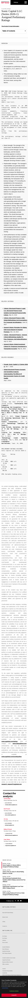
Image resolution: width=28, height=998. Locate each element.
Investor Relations (6, 947)
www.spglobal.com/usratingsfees (11, 756)
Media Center (5, 917)
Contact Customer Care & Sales (8, 957)
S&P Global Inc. (7, 930)
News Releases (5, 949)
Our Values (4, 936)
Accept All (14, 995)
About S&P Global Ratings (7, 912)
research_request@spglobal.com (11, 784)
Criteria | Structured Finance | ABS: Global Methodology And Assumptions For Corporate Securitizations (15, 320)
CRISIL (3, 921)
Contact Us (4, 926)
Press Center (5, 942)
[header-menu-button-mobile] (25, 2)
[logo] (5, 2)
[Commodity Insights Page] (16, 901)
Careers (4, 968)
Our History (4, 938)
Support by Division (6, 960)
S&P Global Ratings (9, 907)
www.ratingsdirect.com (20, 743)
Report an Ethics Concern (7, 962)
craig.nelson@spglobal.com (10, 845)
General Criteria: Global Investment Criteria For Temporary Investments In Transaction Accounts (15, 346)
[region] (14, 987)
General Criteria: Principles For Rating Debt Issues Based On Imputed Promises (15, 330)
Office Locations (5, 964)
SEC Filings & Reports (6, 953)
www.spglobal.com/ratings (9, 741)
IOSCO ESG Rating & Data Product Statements (11, 975)
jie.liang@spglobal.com (9, 825)
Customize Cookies (14, 991)
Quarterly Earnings (6, 951)
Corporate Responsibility (7, 970)
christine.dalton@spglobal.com (11, 804)
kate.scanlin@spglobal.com (10, 815)
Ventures (4, 940)
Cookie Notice (5, 987)
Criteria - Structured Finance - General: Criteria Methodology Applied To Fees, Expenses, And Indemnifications (15, 337)
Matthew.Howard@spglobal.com (11, 835)
